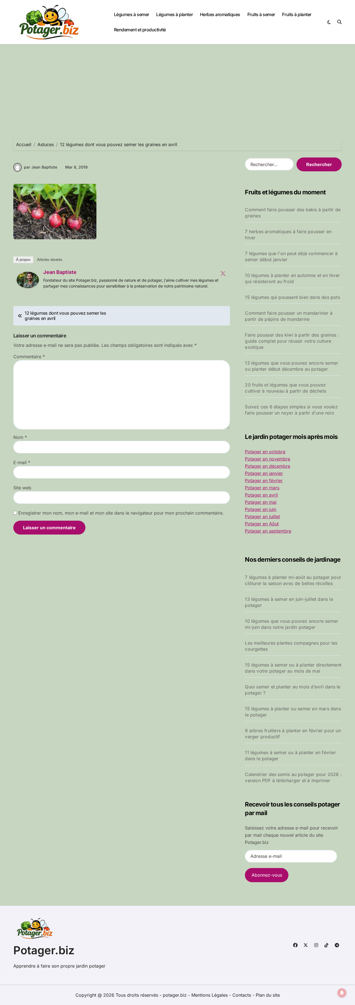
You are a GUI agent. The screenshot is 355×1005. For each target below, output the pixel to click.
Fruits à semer (261, 14)
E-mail (21, 462)
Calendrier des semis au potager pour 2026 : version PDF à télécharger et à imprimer (293, 777)
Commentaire (29, 356)
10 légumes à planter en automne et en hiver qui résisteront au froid (292, 278)
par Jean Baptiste (40, 167)
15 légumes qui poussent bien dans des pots (292, 297)
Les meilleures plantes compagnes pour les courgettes (291, 646)
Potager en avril (261, 495)
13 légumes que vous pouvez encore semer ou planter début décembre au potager (291, 366)
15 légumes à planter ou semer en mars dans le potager (293, 712)
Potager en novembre (267, 459)
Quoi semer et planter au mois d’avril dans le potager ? (292, 690)
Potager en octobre (265, 451)
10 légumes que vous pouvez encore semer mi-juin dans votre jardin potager (291, 624)
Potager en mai (261, 502)
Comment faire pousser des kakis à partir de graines (293, 212)
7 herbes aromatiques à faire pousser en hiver (288, 234)
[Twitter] (223, 273)
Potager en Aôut (262, 523)
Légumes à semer (131, 14)
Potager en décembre (267, 466)
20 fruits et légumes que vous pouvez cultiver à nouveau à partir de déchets (285, 388)
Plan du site (268, 995)
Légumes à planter (174, 14)
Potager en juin (260, 509)
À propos (23, 260)
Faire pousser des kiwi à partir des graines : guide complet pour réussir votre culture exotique (292, 341)
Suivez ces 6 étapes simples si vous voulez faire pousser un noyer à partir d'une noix (291, 410)
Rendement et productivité (140, 29)
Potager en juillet (262, 516)
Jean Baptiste (60, 272)
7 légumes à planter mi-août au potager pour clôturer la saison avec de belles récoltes (293, 580)
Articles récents (49, 260)
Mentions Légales (210, 995)
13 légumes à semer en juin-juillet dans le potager (289, 602)
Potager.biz (44, 950)
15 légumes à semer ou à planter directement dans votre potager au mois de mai (293, 668)
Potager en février (264, 480)
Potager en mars (262, 487)
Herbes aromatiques (220, 14)
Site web (22, 487)
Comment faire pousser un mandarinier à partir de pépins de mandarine (289, 316)
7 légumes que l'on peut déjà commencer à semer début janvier (291, 256)
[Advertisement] (177, 86)
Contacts (241, 995)
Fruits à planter (296, 14)
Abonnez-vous (267, 875)
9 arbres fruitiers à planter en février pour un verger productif (293, 733)
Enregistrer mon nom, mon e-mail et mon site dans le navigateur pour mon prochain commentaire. (121, 513)
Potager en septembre (268, 531)
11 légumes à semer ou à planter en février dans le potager (290, 755)
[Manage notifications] (342, 992)
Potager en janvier (264, 473)
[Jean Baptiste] (28, 280)
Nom (20, 437)
